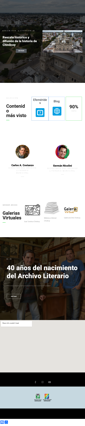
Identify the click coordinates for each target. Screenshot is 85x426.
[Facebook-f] (35, 382)
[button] (62, 41)
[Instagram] (42, 382)
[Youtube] (49, 382)
